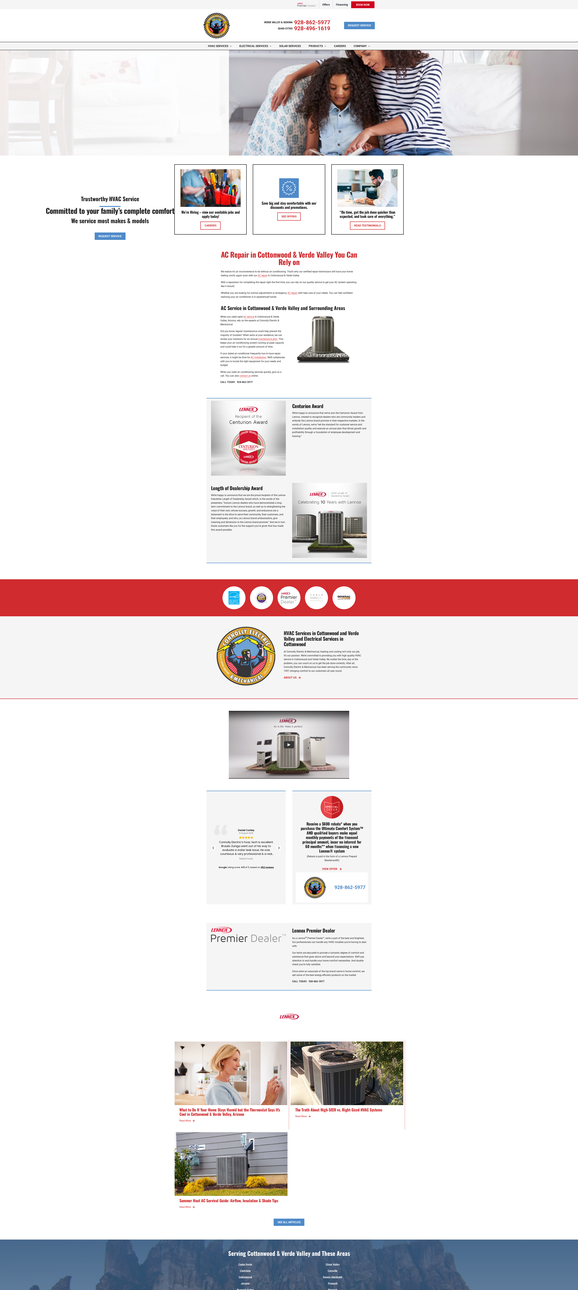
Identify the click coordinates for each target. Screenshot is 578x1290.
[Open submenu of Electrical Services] (271, 46)
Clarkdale (245, 1270)
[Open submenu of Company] (369, 46)
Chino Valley (333, 1264)
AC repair (262, 275)
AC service (248, 316)
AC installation (258, 357)
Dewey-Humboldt (332, 1277)
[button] (279, 848)
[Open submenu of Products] (326, 46)
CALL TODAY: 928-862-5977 (236, 382)
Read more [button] (229, 858)
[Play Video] (289, 744)
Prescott (332, 1283)
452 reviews (267, 867)
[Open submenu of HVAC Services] (231, 46)
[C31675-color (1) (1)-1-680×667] (216, 13)
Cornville (332, 1270)
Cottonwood (245, 1277)
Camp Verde (245, 1264)
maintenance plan (267, 339)
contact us (245, 375)
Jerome (245, 1283)
